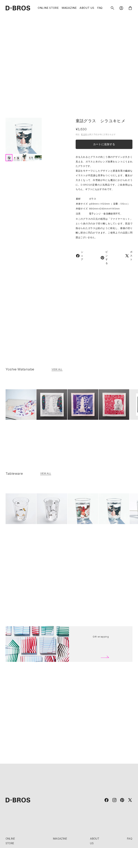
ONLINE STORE (48, 8)
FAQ (100, 8)
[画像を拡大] (24, 136)
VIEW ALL (57, 369)
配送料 (84, 134)
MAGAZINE (69, 8)
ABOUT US (87, 8)
